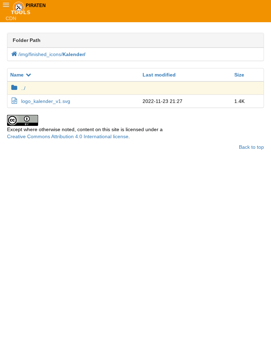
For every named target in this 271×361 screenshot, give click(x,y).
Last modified (159, 75)
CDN (11, 18)
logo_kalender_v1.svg (45, 101)
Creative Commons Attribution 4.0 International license (67, 136)
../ (23, 88)
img (24, 54)
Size (239, 75)
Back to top (251, 147)
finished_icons (45, 54)
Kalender (73, 54)
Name (17, 75)
